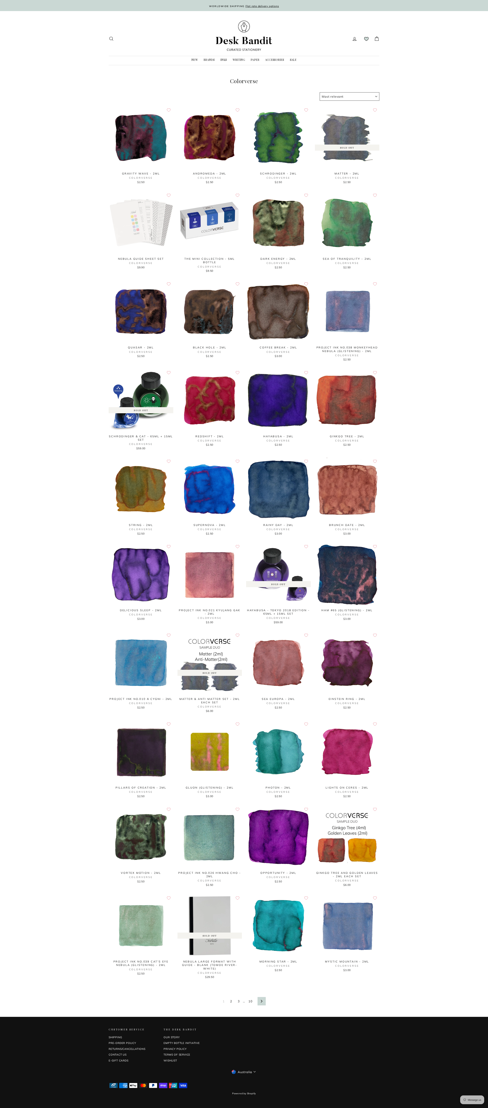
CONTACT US (118, 1054)
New (194, 60)
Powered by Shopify (244, 1093)
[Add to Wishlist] (168, 110)
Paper (255, 60)
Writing (239, 60)
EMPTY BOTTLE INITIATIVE (182, 1042)
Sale (293, 60)
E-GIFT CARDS (118, 1060)
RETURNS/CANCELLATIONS (127, 1048)
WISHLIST (170, 1060)
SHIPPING (115, 1037)
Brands (209, 60)
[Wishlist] (366, 38)
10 (250, 1001)
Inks (223, 60)
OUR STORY (172, 1037)
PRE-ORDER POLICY (122, 1042)
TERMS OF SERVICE (177, 1054)
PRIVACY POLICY (175, 1048)
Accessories (274, 60)
